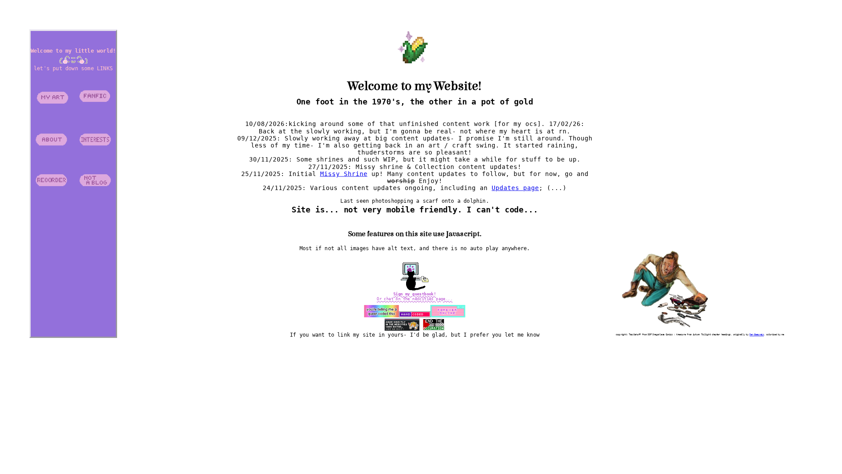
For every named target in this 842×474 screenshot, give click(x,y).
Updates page (515, 188)
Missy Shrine (343, 173)
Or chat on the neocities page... (415, 298)
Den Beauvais (756, 335)
